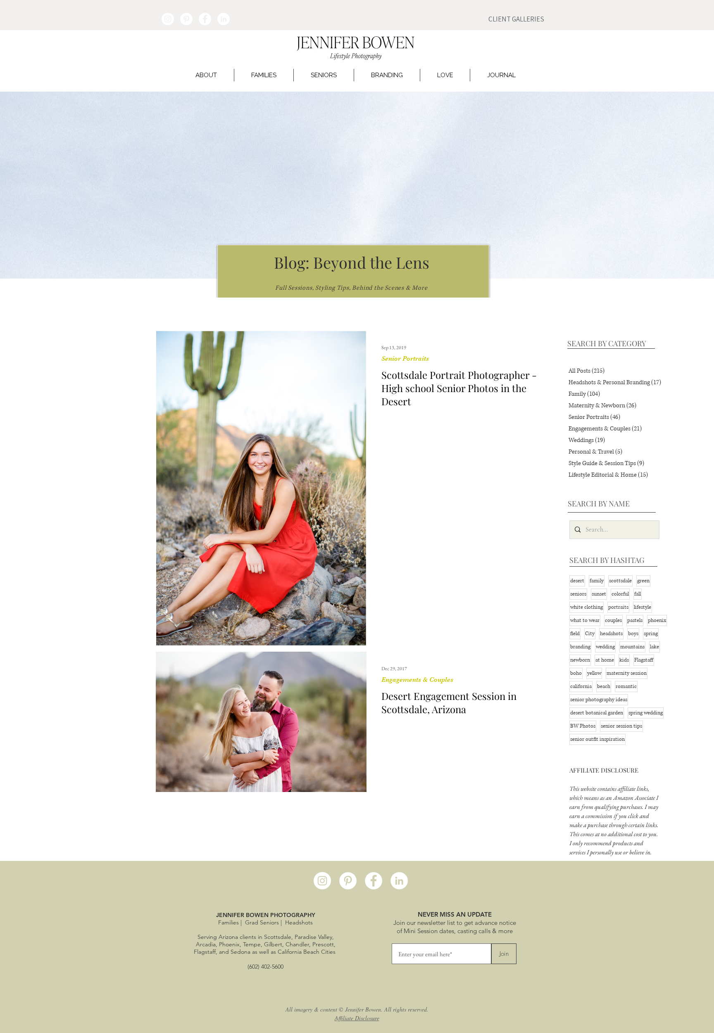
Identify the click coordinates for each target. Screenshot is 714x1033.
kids (624, 660)
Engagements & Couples (417, 679)
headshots (611, 633)
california (581, 686)
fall (637, 594)
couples (613, 620)
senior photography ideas (598, 699)
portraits (618, 607)
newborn (580, 660)
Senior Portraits (405, 358)
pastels (635, 620)
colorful (620, 594)
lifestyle (642, 607)
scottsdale (620, 580)
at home (604, 660)
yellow (594, 673)
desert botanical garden (596, 712)
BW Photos (582, 726)
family (597, 580)
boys (633, 633)
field (575, 633)
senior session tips (621, 726)
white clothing (586, 607)
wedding (605, 646)
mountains (632, 646)
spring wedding (645, 712)
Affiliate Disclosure (357, 1018)
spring (651, 633)
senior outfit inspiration (597, 739)
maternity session (627, 673)
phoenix (657, 620)
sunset (599, 594)
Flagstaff (643, 660)
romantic (626, 686)
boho (576, 673)
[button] (206, 75)
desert (577, 580)
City (590, 633)
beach (603, 686)
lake (654, 646)
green (643, 580)
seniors (578, 594)
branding (580, 646)
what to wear (585, 620)
